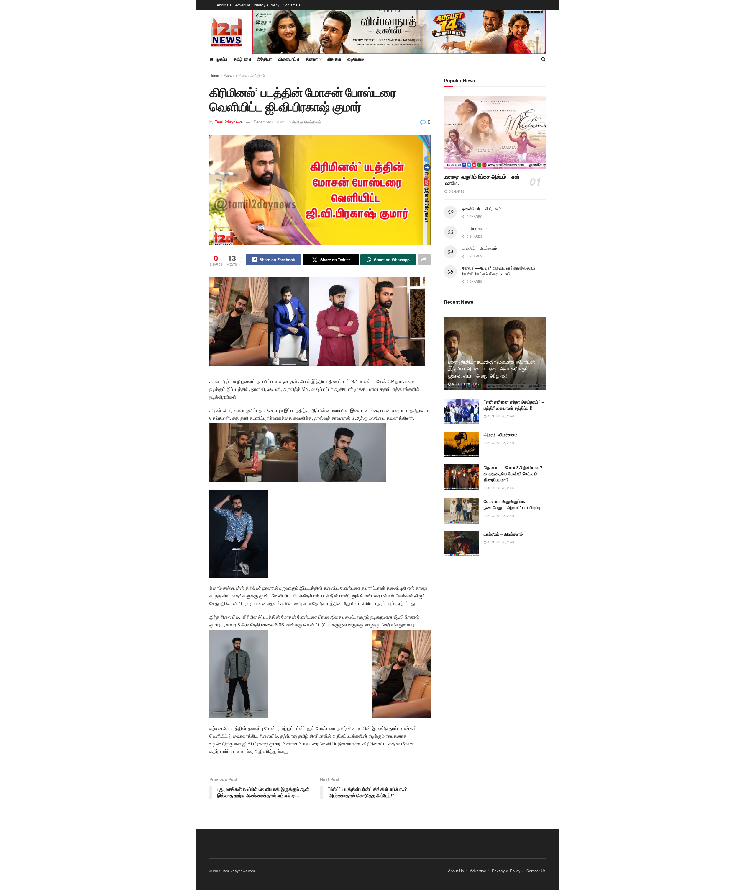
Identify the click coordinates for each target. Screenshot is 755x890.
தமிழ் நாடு (242, 59)
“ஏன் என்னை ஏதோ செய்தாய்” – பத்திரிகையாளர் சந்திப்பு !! (514, 405)
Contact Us (292, 4)
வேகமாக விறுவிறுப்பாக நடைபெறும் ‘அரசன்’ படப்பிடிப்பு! (513, 504)
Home (214, 75)
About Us (224, 4)
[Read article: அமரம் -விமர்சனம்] (461, 444)
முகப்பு (221, 59)
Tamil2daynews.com (238, 870)
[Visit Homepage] (226, 30)
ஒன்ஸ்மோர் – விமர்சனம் (481, 208)
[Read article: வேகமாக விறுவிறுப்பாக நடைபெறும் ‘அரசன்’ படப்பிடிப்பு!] (461, 511)
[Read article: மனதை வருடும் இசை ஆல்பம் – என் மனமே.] (495, 132)
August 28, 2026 (465, 383)
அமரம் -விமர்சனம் (501, 434)
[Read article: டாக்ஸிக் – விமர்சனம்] (461, 543)
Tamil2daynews (229, 122)
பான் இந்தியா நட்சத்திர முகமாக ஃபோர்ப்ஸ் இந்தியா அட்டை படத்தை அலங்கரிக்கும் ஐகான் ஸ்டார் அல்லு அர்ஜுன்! (491, 368)
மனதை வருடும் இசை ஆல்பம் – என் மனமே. (481, 180)
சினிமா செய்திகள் (252, 75)
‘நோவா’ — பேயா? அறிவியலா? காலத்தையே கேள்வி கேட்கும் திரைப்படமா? (498, 271)
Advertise (242, 4)
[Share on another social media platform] (424, 259)
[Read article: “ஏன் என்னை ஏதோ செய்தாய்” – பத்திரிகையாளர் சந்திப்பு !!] (461, 411)
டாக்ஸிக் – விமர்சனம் (479, 248)
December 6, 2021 (269, 122)
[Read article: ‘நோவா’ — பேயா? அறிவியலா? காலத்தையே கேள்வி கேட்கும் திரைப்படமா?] (461, 477)
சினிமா (229, 75)
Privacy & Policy (266, 4)
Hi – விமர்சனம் (474, 228)
